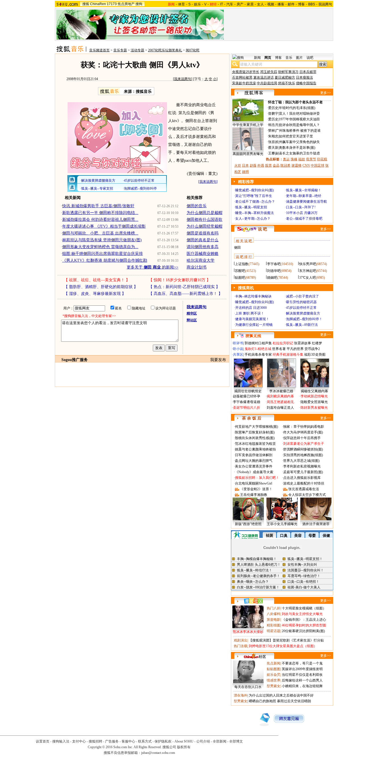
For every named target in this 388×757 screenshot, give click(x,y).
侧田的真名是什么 (202, 240)
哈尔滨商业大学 (200, 260)
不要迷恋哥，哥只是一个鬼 (302, 663)
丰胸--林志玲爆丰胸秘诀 (253, 296)
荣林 (271, 131)
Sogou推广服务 (74, 360)
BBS (311, 4)
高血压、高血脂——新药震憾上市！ (185, 294)
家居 (250, 4)
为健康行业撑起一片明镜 (254, 325)
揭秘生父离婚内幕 (314, 391)
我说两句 (325, 4)
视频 (270, 4)
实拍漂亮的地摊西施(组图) (303, 455)
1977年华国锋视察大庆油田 (299, 119)
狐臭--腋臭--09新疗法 (302, 325)
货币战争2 (312, 349)
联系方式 (145, 741)
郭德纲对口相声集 (258, 343)
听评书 (238, 343)
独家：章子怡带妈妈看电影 (303, 427)
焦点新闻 (273, 663)
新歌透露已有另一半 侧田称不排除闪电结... (100, 213)
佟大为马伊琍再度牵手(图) (303, 432)
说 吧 (262, 229)
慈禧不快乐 (286, 83)
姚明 (245, 172)
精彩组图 (273, 625)
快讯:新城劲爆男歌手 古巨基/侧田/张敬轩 (98, 206)
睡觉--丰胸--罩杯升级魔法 (254, 213)
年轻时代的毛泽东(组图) (297, 108)
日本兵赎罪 (307, 72)
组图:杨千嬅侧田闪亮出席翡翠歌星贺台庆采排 (102, 253)
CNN (306, 165)
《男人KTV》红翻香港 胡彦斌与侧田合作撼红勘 (104, 260)
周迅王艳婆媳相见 (280, 402)
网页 (267, 58)
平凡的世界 (295, 349)
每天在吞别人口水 (248, 687)
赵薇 (253, 165)
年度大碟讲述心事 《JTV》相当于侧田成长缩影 (104, 226)
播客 (281, 4)
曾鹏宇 (273, 114)
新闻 (257, 58)
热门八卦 (273, 608)
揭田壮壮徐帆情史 (248, 391)
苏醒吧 (240, 271)
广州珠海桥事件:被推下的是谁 (298, 131)
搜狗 (138, 4)
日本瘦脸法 (304, 77)
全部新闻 (219, 741)
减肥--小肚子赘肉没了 (302, 296)
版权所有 (184, 747)
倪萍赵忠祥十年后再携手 (302, 438)
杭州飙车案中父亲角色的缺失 (298, 142)
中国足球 (317, 165)
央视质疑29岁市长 (245, 72)
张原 (271, 142)
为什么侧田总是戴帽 (204, 213)
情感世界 (273, 680)
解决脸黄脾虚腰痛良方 (303, 313)
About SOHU (183, 741)
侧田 (237, 247)
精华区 (192, 313)
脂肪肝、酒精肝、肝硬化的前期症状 (101, 287)
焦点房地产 (126, 4)
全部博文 (236, 741)
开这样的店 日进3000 (251, 308)
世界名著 (279, 349)
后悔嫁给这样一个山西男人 (302, 680)
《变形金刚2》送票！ (256, 489)
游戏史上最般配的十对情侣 (303, 483)
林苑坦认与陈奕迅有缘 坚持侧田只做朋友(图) (102, 240)
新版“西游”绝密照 (248, 524)
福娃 (301, 159)
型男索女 (273, 686)
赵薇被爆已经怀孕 (246, 396)
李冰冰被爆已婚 (281, 391)
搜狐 (85, 4)
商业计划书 (196, 267)
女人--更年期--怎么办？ (252, 219)
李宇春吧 (274, 264)
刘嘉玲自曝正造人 (280, 408)
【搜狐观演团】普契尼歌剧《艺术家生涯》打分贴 (286, 640)
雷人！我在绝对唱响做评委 (299, 114)
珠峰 (294, 159)
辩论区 (192, 320)
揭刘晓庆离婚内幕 (280, 396)
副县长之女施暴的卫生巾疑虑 (298, 153)
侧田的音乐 (196, 206)
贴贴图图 (273, 669)
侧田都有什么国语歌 (204, 219)
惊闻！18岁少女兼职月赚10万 (179, 280)
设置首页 (42, 741)
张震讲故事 (302, 343)
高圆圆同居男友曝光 (248, 154)
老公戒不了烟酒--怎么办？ (255, 202)
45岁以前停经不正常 (301, 308)
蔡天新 (273, 148)
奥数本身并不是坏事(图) (297, 148)
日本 (245, 165)
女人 (260, 4)
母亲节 (311, 159)
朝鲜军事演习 (288, 72)
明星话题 (273, 631)
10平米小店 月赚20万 (302, 213)
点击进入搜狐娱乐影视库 (302, 478)
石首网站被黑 (242, 77)
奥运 (286, 159)
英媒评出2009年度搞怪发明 (302, 669)
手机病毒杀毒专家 (258, 355)
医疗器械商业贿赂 (202, 253)
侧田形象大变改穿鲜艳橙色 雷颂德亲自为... (100, 247)
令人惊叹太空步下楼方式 (307, 495)
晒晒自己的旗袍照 (262, 701)
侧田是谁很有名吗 (202, 233)
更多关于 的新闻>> (152, 267)
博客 (301, 4)
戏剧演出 (240, 640)
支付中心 (79, 741)
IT (221, 4)
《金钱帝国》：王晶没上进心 (304, 620)
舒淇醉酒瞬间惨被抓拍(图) (303, 449)
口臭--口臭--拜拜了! (301, 207)
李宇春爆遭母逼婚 (246, 402)
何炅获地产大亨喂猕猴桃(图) (256, 427)
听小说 (238, 349)
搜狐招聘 (95, 741)
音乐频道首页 (99, 50)
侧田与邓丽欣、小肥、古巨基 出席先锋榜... (100, 233)
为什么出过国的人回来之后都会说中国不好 (281, 695)
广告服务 (112, 741)
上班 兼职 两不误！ (249, 313)
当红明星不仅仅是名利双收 (302, 675)
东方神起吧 (307, 271)
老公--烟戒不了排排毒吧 (304, 219)
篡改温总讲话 (263, 77)
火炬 (237, 165)
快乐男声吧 (307, 264)
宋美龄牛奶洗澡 (244, 83)
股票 (268, 165)
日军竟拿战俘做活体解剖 (253, 455)
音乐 (288, 58)
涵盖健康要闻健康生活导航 (306, 202)
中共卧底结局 (267, 83)
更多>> (325, 93)
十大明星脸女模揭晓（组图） (304, 608)
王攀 (271, 153)
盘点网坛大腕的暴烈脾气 (253, 461)
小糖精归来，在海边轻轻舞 (302, 686)
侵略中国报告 (306, 83)
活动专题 (137, 50)
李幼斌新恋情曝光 (314, 396)
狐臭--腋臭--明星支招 (251, 207)
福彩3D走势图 (315, 355)
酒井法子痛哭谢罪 (315, 524)
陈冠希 (285, 165)
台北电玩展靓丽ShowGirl (253, 483)
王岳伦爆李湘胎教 (253, 495)
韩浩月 (273, 125)
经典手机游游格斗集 (288, 355)
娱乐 (197, 4)
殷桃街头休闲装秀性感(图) (255, 438)
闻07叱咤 (192, 50)
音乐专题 (120, 50)
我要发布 (218, 360)
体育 (181, 4)
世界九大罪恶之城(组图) (301, 461)
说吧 (309, 58)
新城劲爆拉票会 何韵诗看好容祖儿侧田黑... (100, 219)
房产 (240, 4)
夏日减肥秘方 (285, 77)
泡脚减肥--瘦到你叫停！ (304, 319)
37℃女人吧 (307, 278)
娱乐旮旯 (273, 675)
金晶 (276, 165)
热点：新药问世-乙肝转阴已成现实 (184, 287)
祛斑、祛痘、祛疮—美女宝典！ (97, 280)
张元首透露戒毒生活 (303, 489)
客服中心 (128, 741)
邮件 (291, 4)
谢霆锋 (296, 165)
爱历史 (273, 108)
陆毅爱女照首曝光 (314, 402)
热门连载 (240, 646)
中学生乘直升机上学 (248, 125)
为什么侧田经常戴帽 (204, 226)
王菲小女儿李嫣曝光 (282, 524)
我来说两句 (182, 79)
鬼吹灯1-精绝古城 (258, 349)
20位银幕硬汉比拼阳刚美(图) (303, 631)
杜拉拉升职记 (283, 343)
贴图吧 (240, 278)
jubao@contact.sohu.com (158, 753)
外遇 (260, 165)
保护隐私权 (163, 741)
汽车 (229, 4)
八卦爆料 (273, 614)
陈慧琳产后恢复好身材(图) (255, 432)
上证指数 (242, 264)
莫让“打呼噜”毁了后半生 (253, 196)
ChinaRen (98, 4)
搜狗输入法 (60, 741)
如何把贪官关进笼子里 (296, 136)
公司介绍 (203, 741)
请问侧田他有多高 (202, 247)
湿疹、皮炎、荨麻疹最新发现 (95, 294)
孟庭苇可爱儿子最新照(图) (303, 472)
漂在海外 (240, 695)
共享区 (238, 355)
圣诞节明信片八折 (246, 408)
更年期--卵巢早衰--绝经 (303, 196)
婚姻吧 (272, 278)
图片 (299, 58)
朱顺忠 (273, 136)
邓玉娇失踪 (268, 72)
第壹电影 (273, 620)
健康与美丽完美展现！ (252, 319)
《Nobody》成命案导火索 (254, 472)
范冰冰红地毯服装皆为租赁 (255, 444)
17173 (112, 4)
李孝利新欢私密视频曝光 (302, 466)
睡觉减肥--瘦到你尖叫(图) (254, 190)
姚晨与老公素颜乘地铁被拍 (255, 449)
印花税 (322, 159)
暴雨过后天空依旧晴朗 (294, 701)
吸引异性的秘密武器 (301, 302)
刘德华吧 (274, 271)
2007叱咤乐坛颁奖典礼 (165, 50)
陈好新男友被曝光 (314, 408)
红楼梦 (317, 343)
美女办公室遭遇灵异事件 (253, 466)
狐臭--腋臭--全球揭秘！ (303, 190)
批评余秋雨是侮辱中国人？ (299, 125)
